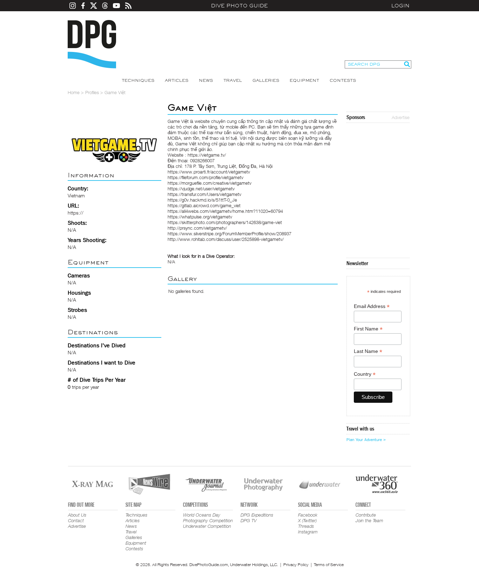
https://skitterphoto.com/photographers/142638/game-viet (225, 222)
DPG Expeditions (257, 515)
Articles (176, 80)
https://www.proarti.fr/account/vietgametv (209, 172)
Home (74, 92)
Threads (306, 526)
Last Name (368, 351)
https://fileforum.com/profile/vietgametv (205, 177)
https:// (75, 213)
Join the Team (369, 520)
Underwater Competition (207, 526)
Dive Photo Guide (239, 5)
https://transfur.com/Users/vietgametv (204, 194)
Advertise (401, 117)
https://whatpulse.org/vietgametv (200, 216)
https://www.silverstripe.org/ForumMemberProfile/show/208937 (229, 233)
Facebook (307, 515)
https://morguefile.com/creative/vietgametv (209, 183)
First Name (368, 329)
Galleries (265, 80)
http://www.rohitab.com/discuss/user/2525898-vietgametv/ (226, 239)
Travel (232, 80)
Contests (343, 80)
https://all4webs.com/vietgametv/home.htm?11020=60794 (225, 211)
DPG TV (249, 520)
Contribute (366, 515)
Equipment (304, 80)
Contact (76, 520)
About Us (77, 515)
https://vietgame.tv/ (207, 155)
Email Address (372, 306)
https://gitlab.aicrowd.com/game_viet (204, 205)
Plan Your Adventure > (366, 439)
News (206, 80)
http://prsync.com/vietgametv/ (197, 228)
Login (400, 5)
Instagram (308, 531)
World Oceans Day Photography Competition (208, 517)
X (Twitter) (307, 520)
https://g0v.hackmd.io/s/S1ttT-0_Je (202, 200)
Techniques (138, 80)
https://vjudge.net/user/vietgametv (201, 188)
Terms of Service (329, 564)
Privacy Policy (296, 564)
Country (365, 374)
